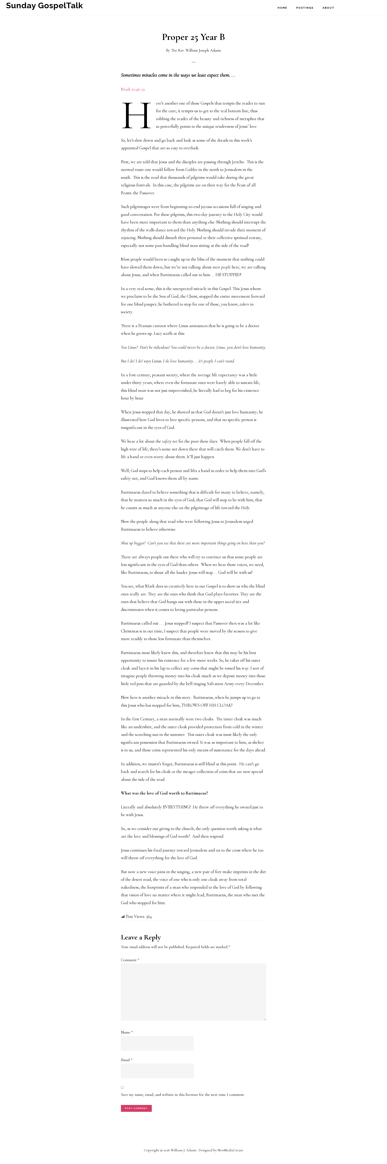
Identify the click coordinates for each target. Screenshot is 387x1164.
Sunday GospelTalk (40, 5)
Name (127, 1032)
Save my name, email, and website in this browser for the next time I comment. (182, 1094)
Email (126, 1060)
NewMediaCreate (230, 1150)
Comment (130, 960)
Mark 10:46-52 (133, 89)
